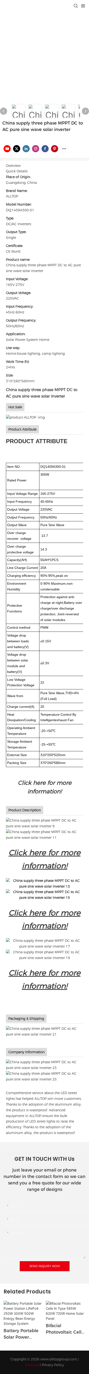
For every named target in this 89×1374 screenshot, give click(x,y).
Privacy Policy (53, 1365)
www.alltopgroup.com (58, 1359)
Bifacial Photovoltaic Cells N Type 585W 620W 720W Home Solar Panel (65, 1329)
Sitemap (32, 1365)
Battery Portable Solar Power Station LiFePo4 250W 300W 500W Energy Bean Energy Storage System (23, 1334)
